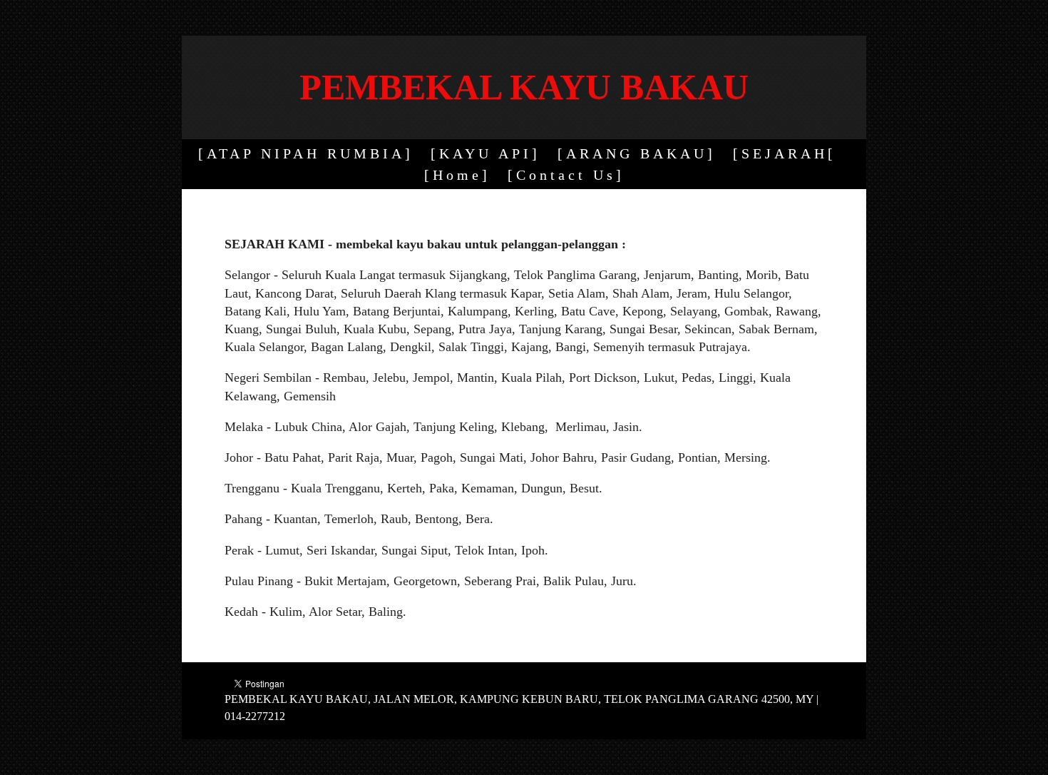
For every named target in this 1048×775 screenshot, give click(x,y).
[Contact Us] (566, 175)
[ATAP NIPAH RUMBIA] (305, 153)
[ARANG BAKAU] (637, 153)
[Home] (457, 175)
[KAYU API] (485, 153)
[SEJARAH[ (784, 153)
